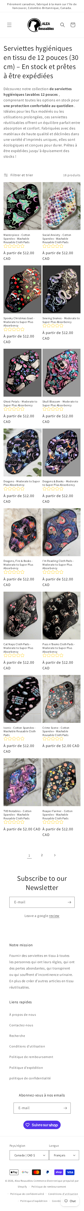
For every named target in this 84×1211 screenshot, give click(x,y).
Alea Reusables (24, 1180)
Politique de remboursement (31, 1057)
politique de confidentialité (30, 1078)
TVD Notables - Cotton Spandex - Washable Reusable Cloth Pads (18, 814)
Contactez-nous (21, 1025)
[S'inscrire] (69, 902)
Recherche (17, 1036)
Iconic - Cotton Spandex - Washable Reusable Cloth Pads (20, 731)
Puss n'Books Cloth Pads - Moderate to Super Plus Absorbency (58, 647)
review (54, 915)
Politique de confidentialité (27, 1194)
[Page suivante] (54, 855)
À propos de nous (22, 1014)
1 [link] (29, 855)
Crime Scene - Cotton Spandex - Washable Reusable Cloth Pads (56, 731)
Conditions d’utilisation (63, 1194)
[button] (9, 25)
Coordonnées (60, 1201)
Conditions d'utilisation (27, 1046)
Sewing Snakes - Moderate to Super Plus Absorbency (61, 320)
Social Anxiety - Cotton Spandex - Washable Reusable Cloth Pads (56, 238)
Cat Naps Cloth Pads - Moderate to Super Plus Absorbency (18, 647)
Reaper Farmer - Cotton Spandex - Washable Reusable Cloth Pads (57, 814)
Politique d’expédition (33, 1201)
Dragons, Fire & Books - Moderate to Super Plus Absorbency (18, 564)
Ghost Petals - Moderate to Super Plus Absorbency (20, 403)
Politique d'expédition (26, 1067)
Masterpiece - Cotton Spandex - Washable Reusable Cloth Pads (17, 238)
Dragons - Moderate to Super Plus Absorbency (22, 483)
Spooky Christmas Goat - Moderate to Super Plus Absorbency (19, 321)
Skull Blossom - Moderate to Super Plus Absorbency (60, 403)
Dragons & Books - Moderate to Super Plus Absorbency (60, 483)
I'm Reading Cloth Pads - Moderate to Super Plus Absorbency (58, 564)
